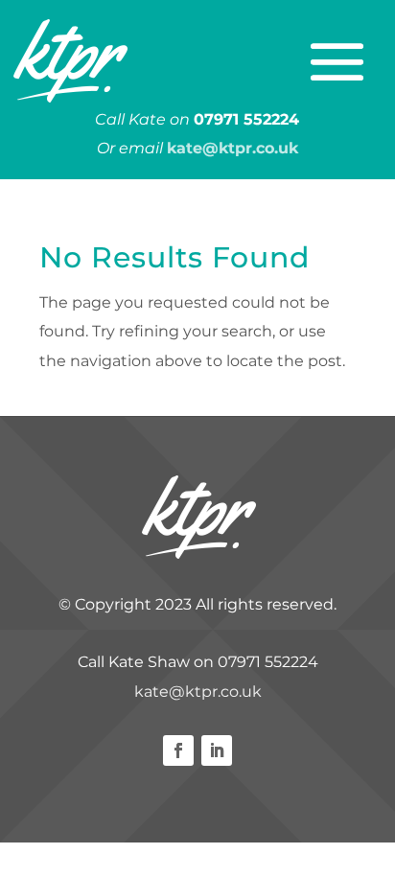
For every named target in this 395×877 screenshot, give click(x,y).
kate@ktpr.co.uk (198, 691)
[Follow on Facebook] (178, 750)
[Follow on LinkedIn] (216, 750)
